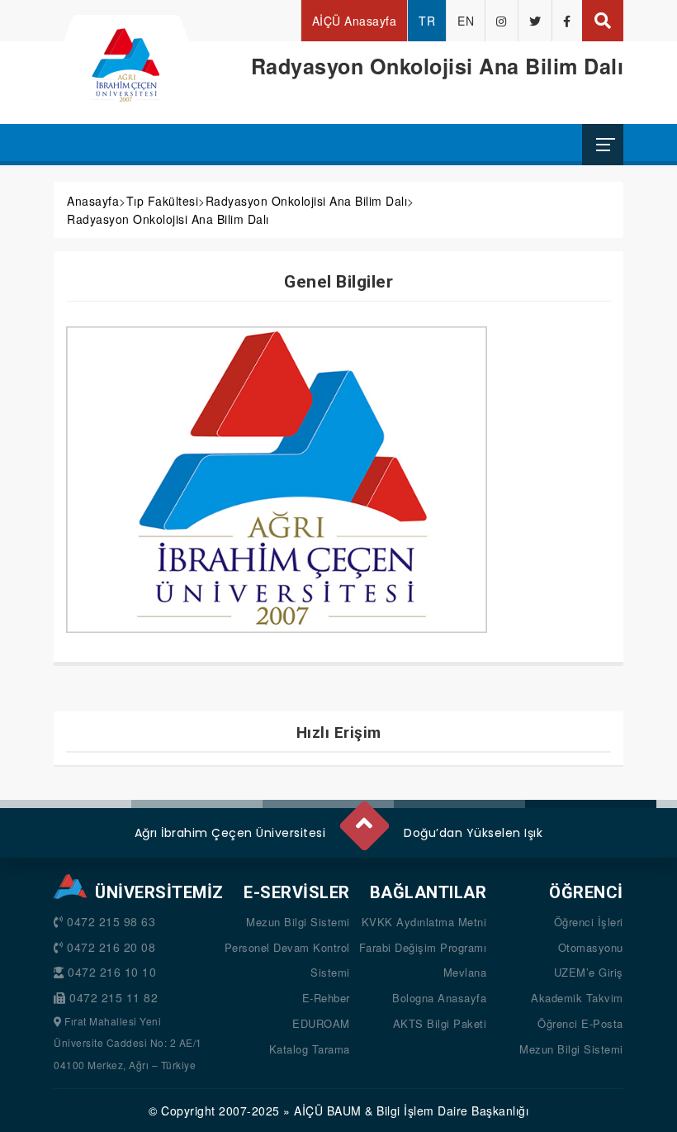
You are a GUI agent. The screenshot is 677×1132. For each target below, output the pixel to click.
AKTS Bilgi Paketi (440, 1023)
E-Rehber (326, 998)
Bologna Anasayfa (439, 998)
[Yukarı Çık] (363, 819)
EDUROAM (321, 1023)
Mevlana (465, 972)
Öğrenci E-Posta (580, 1023)
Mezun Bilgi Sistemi (298, 922)
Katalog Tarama (309, 1049)
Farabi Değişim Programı (423, 947)
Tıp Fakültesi (162, 201)
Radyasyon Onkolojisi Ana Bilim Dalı (307, 201)
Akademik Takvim (577, 998)
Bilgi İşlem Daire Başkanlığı (452, 1110)
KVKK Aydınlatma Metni (424, 922)
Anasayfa (93, 201)
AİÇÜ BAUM (328, 1110)
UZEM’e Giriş (588, 972)
